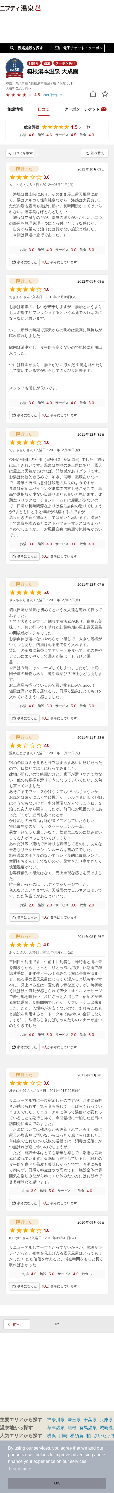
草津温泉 (56, 1427)
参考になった (27, 262)
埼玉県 (74, 1419)
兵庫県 (106, 1419)
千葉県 (90, 1419)
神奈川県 (56, 1419)
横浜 (51, 1435)
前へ (16, 1324)
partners (16, 1454)
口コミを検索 (23, 153)
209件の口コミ (54, 95)
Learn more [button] (20, 1468)
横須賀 (77, 1435)
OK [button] (57, 1483)
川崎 (63, 1435)
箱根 (72, 1427)
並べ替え (97, 153)
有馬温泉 (88, 1427)
